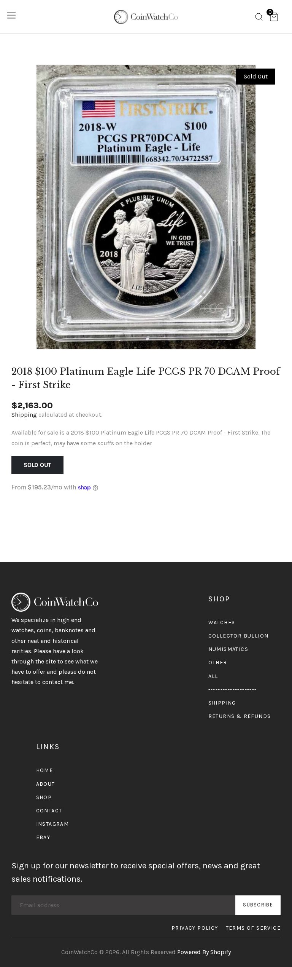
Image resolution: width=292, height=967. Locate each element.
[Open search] (259, 18)
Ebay (43, 837)
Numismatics (228, 649)
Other (217, 662)
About (45, 784)
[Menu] (11, 17)
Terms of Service (253, 928)
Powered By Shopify (204, 952)
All (213, 676)
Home (44, 770)
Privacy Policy (194, 928)
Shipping (24, 414)
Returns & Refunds (239, 716)
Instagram (52, 824)
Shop (44, 797)
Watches (221, 622)
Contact (49, 810)
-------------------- (232, 689)
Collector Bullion (238, 636)
